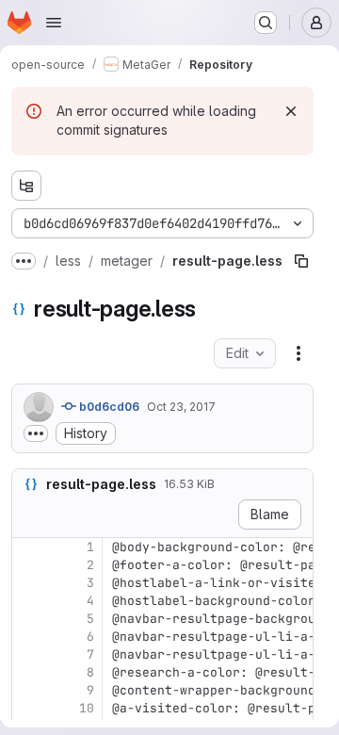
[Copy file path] (256, 261)
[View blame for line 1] (28, 547)
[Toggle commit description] (36, 433)
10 (86, 708)
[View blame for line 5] (28, 619)
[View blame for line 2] (28, 565)
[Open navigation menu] (54, 23)
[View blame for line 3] (28, 583)
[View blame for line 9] (28, 690)
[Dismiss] (291, 111)
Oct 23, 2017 (181, 407)
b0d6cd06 (107, 407)
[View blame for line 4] (28, 601)
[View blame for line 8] (28, 672)
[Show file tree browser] (26, 186)
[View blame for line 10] (28, 708)
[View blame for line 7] (28, 654)
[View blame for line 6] (28, 636)
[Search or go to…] (265, 22)
